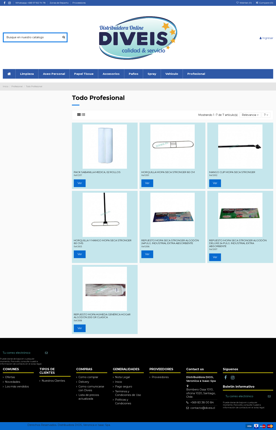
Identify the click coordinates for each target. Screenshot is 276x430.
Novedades (12, 382)
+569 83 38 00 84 (202, 402)
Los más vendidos (17, 386)
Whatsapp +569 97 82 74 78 (30, 2)
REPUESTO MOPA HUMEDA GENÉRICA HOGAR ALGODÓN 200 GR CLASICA (102, 316)
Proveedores (79, 2)
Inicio (118, 382)
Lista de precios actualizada (88, 396)
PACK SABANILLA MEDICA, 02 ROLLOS (97, 172)
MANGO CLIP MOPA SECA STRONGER (232, 172)
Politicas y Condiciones (123, 401)
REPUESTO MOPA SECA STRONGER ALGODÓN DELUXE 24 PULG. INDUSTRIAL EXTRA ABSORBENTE (238, 243)
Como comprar (88, 377)
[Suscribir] (46, 353)
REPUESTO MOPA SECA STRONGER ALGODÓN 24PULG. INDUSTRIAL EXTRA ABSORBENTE (170, 242)
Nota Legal (122, 377)
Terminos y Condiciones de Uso (128, 393)
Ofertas (10, 377)
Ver (80, 183)
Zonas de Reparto (59, 2)
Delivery (83, 382)
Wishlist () (245, 2)
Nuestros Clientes (53, 380)
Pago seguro (123, 386)
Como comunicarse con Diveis (91, 388)
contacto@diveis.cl (202, 408)
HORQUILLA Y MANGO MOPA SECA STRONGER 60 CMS (102, 242)
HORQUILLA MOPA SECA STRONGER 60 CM (168, 172)
